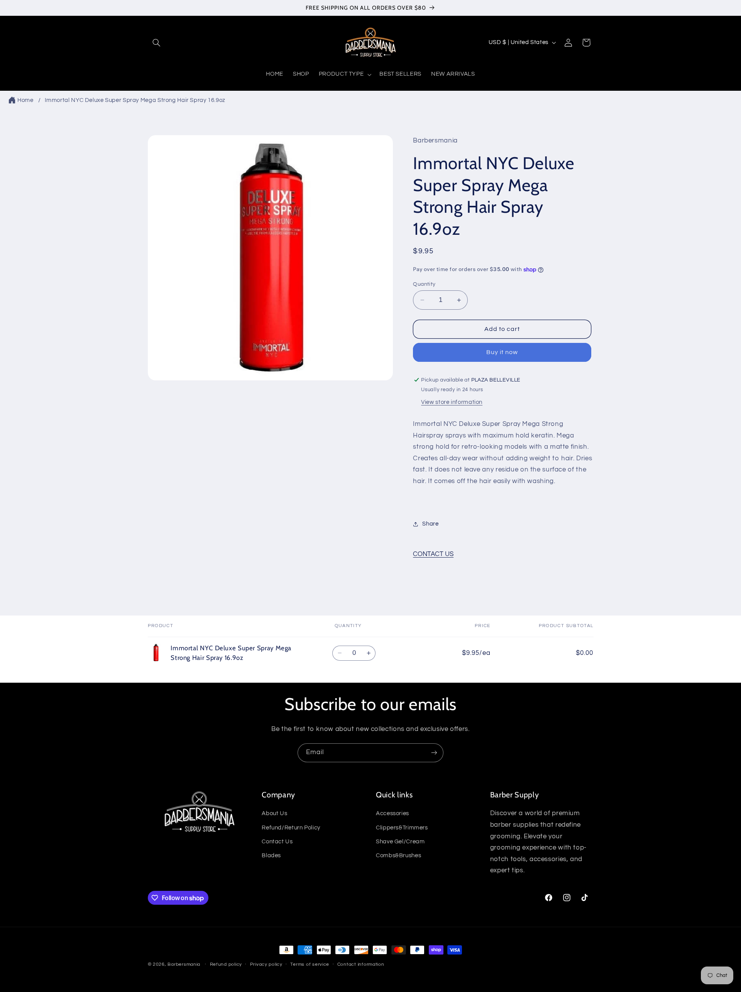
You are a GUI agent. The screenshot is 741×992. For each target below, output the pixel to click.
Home (25, 100)
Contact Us (277, 841)
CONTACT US (433, 554)
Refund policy (226, 965)
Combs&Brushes (398, 855)
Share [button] (430, 524)
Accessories (392, 813)
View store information (451, 402)
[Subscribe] (434, 752)
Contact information (360, 965)
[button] (157, 42)
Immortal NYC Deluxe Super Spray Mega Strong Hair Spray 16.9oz (135, 100)
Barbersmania (183, 964)
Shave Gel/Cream (400, 841)
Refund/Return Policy (291, 828)
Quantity (424, 284)
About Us (274, 813)
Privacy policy (266, 965)
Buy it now (502, 352)
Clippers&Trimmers (402, 828)
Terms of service (309, 965)
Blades (271, 855)
